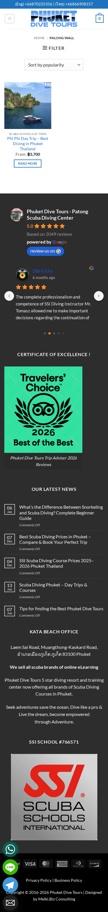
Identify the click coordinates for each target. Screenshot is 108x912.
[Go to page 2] (54, 333)
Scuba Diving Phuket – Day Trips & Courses (53, 587)
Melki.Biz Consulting (56, 898)
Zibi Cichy (43, 270)
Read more (27, 163)
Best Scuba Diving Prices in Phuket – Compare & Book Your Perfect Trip (55, 539)
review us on (42, 250)
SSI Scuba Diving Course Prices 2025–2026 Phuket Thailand (56, 563)
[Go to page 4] (63, 333)
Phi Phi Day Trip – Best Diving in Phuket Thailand (27, 143)
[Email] (10, 903)
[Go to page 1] (49, 333)
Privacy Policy (39, 880)
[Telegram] (10, 885)
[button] (9, 18)
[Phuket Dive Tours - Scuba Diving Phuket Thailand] (54, 19)
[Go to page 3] (58, 333)
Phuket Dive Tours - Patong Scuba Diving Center (57, 214)
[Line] (10, 867)
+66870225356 (39, 4)
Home (39, 38)
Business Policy (68, 880)
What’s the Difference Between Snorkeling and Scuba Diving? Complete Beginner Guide (61, 512)
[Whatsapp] (10, 849)
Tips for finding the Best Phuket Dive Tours (61, 608)
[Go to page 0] (45, 333)
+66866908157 (79, 4)
